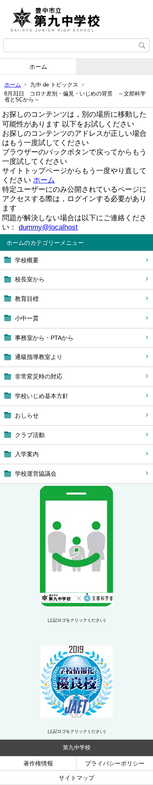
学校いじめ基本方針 (41, 395)
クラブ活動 (30, 435)
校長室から (30, 279)
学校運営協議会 (36, 473)
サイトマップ (76, 777)
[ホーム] (76, 19)
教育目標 (27, 298)
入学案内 (27, 454)
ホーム (38, 66)
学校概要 (27, 260)
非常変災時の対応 (38, 376)
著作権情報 (38, 763)
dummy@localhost (48, 227)
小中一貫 (27, 318)
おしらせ (27, 415)
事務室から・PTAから (44, 337)
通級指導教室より (38, 356)
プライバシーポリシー (114, 763)
